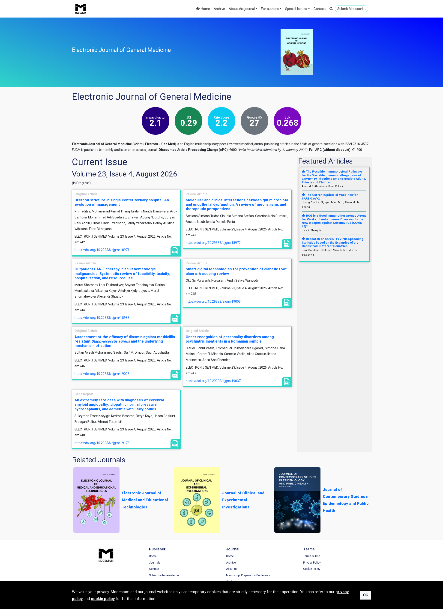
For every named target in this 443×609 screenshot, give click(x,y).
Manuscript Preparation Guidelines (248, 575)
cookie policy (103, 598)
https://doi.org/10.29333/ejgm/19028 (102, 374)
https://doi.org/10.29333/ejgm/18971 (102, 250)
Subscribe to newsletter (164, 575)
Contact (320, 9)
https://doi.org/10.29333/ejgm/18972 (213, 243)
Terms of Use (311, 556)
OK (365, 595)
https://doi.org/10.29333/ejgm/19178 (102, 443)
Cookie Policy (311, 568)
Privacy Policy (312, 562)
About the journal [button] (242, 9)
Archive (219, 9)
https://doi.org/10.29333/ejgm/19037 (213, 381)
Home (205, 9)
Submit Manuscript (351, 9)
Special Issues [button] (296, 9)
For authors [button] (270, 9)
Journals (154, 562)
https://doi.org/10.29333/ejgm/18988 (102, 317)
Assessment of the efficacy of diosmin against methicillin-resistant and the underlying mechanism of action (125, 341)
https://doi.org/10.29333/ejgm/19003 (213, 301)
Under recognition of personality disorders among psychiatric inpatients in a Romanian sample (230, 339)
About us (231, 568)
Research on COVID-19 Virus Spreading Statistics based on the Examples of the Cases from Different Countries (332, 242)
